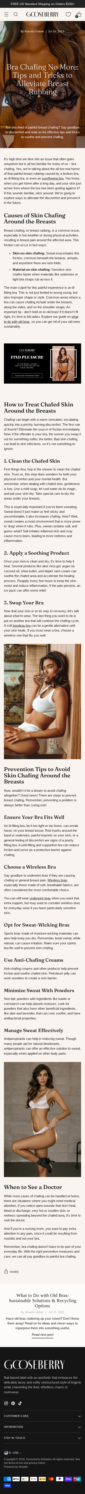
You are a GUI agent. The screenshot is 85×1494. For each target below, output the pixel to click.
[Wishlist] (68, 14)
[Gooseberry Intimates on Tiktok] (20, 1404)
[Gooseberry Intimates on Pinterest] (13, 1404)
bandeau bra (22, 625)
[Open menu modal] (6, 14)
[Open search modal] (15, 14)
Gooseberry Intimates (38, 1459)
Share (14, 1272)
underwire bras (40, 898)
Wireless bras (57, 880)
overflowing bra (52, 178)
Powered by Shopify (16, 1467)
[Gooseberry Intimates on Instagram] (6, 1404)
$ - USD (14, 1452)
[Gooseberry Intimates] (42, 14)
